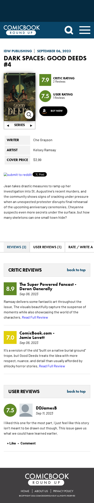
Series (19, 125)
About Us (41, 491)
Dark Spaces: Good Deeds (45, 58)
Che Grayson (42, 139)
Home (25, 491)
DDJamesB (46, 408)
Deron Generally (35, 288)
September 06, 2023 (54, 51)
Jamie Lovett (32, 337)
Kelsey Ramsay (44, 149)
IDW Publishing (18, 51)
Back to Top (76, 270)
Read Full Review (35, 317)
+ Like (11, 443)
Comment (28, 443)
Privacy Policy (63, 491)
